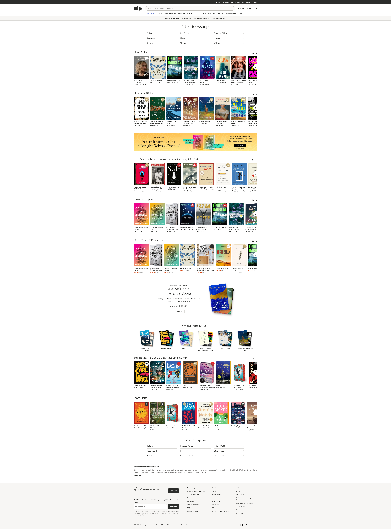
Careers (238, 491)
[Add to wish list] (146, 76)
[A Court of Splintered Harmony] (141, 214)
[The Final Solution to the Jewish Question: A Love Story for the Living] (141, 108)
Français (255, 2)
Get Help (190, 498)
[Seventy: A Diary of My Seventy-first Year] (238, 67)
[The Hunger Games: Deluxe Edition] (240, 372)
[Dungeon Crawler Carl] (141, 372)
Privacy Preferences (173, 525)
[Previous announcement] (159, 18)
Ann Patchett (203, 123)
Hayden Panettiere (140, 84)
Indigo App (215, 504)
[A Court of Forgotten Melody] (157, 214)
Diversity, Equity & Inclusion (244, 503)
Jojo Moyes (218, 430)
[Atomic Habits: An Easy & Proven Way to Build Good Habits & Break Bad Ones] (205, 413)
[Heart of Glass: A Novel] (207, 67)
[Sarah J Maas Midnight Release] (195, 142)
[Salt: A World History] (174, 174)
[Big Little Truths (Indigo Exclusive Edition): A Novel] (191, 67)
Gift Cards (226, 2)
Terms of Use (185, 525)
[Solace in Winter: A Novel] (173, 108)
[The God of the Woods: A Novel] (157, 413)
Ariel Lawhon (154, 125)
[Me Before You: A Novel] (221, 413)
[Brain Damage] (223, 67)
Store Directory (216, 501)
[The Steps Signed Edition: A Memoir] (203, 214)
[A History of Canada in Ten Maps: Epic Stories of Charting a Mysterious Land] (190, 174)
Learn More (174, 491)
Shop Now (178, 311)
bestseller (163, 470)
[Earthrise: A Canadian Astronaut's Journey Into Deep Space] (187, 214)
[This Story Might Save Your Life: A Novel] (238, 413)
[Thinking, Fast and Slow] (223, 174)
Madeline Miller (187, 388)
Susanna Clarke (221, 388)
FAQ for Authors (192, 508)
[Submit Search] (148, 9)
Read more (137, 476)
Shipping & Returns (193, 494)
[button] (152, 14)
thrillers (230, 470)
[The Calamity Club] (158, 67)
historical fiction (238, 470)
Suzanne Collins (238, 390)
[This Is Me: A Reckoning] (141, 67)
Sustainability (240, 506)
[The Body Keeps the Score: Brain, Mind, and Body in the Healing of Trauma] (239, 174)
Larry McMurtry (252, 430)
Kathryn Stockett (155, 82)
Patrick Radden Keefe (254, 125)
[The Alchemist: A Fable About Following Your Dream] (141, 413)
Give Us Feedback (193, 504)
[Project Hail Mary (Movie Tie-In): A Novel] (157, 372)
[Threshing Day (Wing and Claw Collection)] (172, 214)
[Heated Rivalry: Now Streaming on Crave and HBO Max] (173, 372)
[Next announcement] (232, 18)
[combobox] (191, 8)
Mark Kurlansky (172, 189)
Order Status (246, 2)
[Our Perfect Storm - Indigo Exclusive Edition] (207, 372)
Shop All (254, 53)
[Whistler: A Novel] (206, 108)
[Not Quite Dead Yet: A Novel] (189, 413)
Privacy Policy (160, 525)
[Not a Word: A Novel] (174, 67)
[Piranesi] (223, 372)
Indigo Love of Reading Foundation (243, 499)
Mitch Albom (203, 191)
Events (218, 2)
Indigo (140, 525)
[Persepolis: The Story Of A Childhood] (141, 174)
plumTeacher (216, 498)
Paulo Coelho (138, 430)
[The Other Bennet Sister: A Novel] (222, 108)
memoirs (252, 470)
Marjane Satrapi (139, 191)
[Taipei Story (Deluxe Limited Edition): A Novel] (252, 214)
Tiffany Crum (235, 430)
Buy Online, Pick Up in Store (220, 511)
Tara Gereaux (235, 125)
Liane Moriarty (188, 84)
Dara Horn (137, 125)
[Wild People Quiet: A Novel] (238, 108)
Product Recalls (241, 510)
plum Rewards (235, 2)
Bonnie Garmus (187, 125)
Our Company (240, 494)
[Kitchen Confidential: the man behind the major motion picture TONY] (158, 174)
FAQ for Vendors (192, 511)
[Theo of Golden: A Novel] (239, 255)
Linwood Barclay (172, 82)
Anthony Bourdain (156, 191)
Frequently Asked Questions (196, 491)
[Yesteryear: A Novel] (223, 255)
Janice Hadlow (220, 125)
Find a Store (191, 501)
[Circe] (190, 372)
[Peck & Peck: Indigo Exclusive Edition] (190, 108)
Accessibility (240, 513)
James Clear (202, 430)
